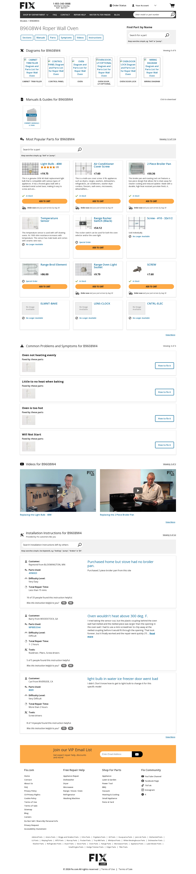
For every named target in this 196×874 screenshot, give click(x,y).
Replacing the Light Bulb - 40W (35, 514)
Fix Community (151, 770)
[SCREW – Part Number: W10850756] (137, 269)
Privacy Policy (30, 790)
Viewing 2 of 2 (169, 464)
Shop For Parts (111, 770)
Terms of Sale (30, 805)
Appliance (106, 776)
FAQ (55, 14)
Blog (117, 14)
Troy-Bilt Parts (99, 840)
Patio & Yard (108, 802)
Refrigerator (69, 794)
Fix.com (29, 770)
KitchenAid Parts (156, 837)
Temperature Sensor (49, 219)
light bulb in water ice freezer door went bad (122, 678)
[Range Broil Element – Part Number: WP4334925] (30, 269)
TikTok (148, 785)
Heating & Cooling (110, 794)
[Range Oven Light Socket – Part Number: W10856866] (83, 269)
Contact (65, 14)
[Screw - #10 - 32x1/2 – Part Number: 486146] (137, 223)
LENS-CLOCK (102, 303)
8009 (31, 690)
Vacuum (106, 790)
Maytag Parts (47, 840)
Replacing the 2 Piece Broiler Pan (117, 514)
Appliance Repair (71, 776)
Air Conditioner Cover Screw (104, 165)
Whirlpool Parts (114, 840)
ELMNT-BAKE (49, 303)
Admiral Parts (37, 837)
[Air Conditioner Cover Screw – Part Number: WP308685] (83, 169)
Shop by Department (34, 14)
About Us (28, 783)
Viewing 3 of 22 (169, 535)
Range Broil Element (54, 264)
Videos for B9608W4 (41, 464)
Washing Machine (71, 798)
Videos (80, 37)
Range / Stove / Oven (73, 790)
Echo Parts (86, 837)
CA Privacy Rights (32, 794)
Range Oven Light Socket (105, 266)
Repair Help (80, 14)
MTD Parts (59, 840)
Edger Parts (111, 847)
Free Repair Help (74, 770)
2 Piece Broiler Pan (159, 164)
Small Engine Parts (76, 847)
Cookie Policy (30, 798)
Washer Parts (38, 844)
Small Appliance (109, 798)
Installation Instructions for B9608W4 (54, 534)
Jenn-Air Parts (140, 837)
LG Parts (35, 840)
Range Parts (106, 844)
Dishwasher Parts (155, 840)
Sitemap (28, 809)
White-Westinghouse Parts (134, 840)
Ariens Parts (50, 837)
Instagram (150, 790)
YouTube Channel (153, 776)
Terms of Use (30, 802)
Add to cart (44, 201)
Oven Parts (93, 844)
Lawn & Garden (109, 779)
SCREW (151, 264)
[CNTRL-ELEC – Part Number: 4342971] (137, 308)
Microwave (68, 787)
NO (70, 602)
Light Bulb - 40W (51, 164)
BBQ (104, 787)
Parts (53, 37)
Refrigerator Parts (54, 844)
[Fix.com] (28, 5)
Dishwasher (68, 779)
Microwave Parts (121, 844)
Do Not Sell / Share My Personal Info (40, 821)
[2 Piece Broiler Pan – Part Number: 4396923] (137, 169)
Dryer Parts (69, 844)
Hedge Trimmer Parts (95, 847)
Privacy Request (31, 825)
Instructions (95, 37)
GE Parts (112, 837)
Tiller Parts (123, 847)
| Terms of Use (107, 869)
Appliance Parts (137, 844)
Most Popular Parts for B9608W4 (50, 139)
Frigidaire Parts (99, 837)
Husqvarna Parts (125, 837)
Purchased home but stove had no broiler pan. (120, 563)
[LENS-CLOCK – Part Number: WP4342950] (83, 308)
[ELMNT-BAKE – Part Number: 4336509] (30, 308)
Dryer (65, 783)
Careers (27, 817)
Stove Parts (81, 844)
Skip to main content (98, 8)
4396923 (33, 573)
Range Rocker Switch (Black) (103, 219)
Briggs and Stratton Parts (69, 837)
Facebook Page (152, 781)
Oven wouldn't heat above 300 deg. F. (117, 616)
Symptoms (66, 37)
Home (27, 776)
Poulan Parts (85, 840)
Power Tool (107, 783)
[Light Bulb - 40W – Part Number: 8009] (30, 169)
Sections (27, 37)
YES (63, 602)
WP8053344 (34, 627)
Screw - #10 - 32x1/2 (160, 218)
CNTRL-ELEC (155, 303)
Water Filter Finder (99, 14)
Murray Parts (72, 840)
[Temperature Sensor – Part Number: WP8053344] (30, 223)
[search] (173, 14)
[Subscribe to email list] (137, 754)
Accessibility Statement (35, 828)
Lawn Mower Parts (154, 844)
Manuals (41, 37)
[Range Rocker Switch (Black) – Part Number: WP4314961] (83, 223)
